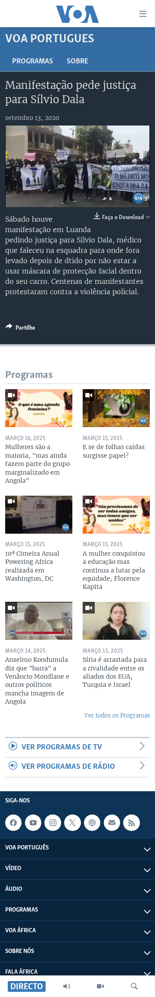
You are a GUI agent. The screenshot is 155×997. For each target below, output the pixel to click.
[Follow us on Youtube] (33, 823)
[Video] (100, 986)
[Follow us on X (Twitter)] (72, 823)
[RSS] (131, 823)
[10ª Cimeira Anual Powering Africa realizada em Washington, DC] (38, 515)
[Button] (20, 329)
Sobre (77, 62)
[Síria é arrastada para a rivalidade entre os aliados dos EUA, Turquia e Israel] (116, 621)
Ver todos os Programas (117, 715)
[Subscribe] (112, 823)
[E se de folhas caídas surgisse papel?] (116, 408)
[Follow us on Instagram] (52, 823)
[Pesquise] (134, 986)
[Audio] (67, 986)
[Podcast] (92, 823)
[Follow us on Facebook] (13, 823)
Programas (32, 62)
